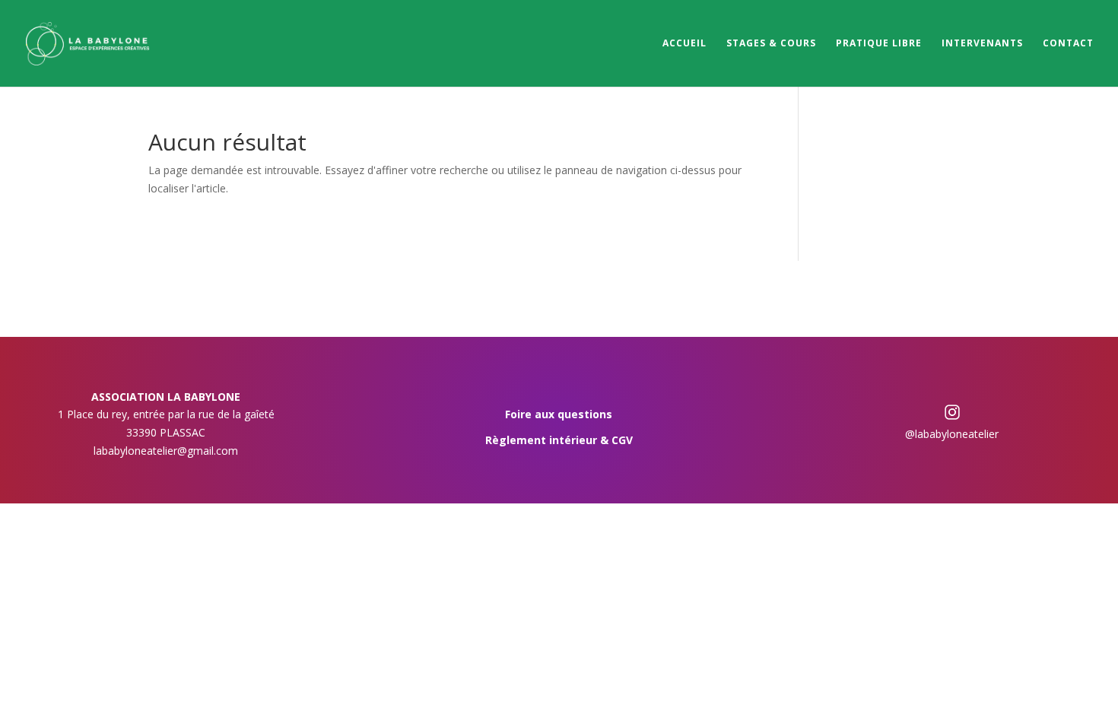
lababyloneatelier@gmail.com (166, 450)
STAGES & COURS (771, 43)
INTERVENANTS (982, 43)
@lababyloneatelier (952, 434)
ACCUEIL (684, 43)
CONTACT (1068, 43)
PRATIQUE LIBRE (879, 43)
